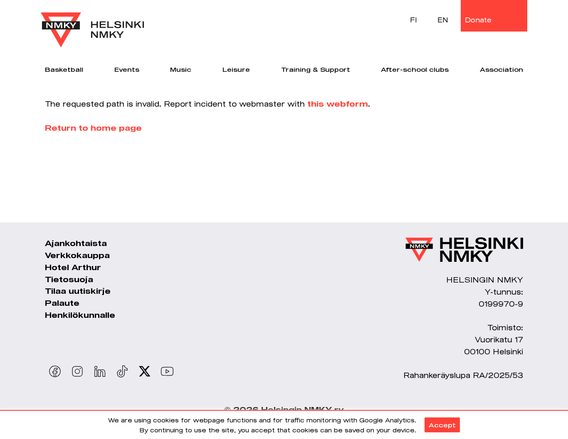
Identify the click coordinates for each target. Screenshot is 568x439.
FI (413, 20)
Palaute (62, 302)
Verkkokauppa (77, 255)
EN (442, 20)
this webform (337, 103)
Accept (442, 425)
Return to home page (93, 127)
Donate (478, 20)
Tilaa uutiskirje (78, 290)
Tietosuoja (69, 279)
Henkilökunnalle (80, 314)
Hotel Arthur (73, 267)
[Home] (92, 23)
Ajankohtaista (76, 243)
